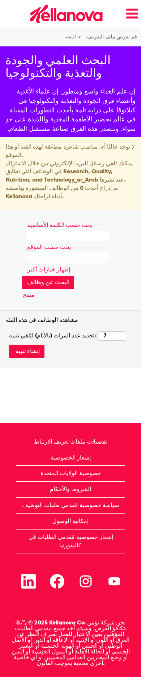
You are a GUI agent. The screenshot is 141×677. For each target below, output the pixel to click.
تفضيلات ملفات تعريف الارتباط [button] (70, 441)
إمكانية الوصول (70, 521)
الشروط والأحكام (70, 489)
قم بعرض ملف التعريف (112, 37)
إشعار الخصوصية (71, 457)
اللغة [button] (71, 37)
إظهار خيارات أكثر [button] (48, 269)
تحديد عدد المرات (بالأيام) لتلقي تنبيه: (52, 335)
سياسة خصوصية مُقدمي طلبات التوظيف (70, 505)
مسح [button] (29, 294)
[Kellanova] (54, 14)
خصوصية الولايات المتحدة (70, 473)
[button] (124, 13)
